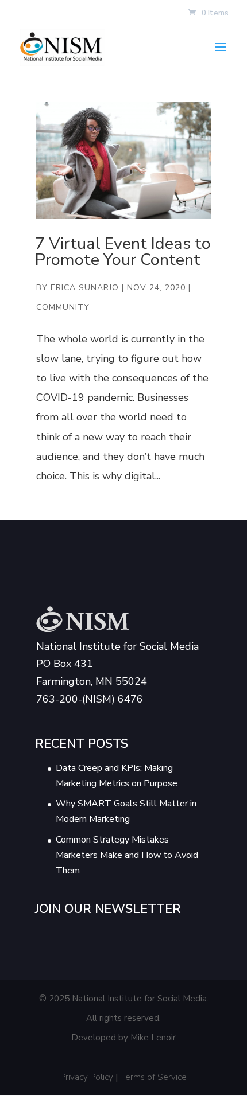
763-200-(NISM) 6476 (89, 699)
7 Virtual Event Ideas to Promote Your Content (123, 251)
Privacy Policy (86, 1077)
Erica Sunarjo (85, 287)
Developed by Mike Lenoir (123, 1037)
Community (63, 307)
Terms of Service (154, 1077)
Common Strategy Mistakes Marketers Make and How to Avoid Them (127, 855)
